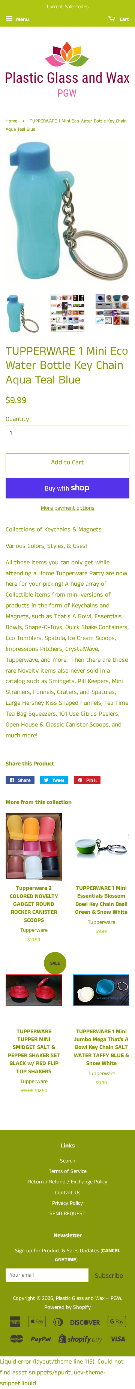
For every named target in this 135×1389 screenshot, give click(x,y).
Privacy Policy (67, 1203)
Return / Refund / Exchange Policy (67, 1182)
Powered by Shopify (67, 1307)
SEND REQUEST (68, 1213)
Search (67, 1161)
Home (11, 121)
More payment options (67, 508)
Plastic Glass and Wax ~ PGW (88, 1298)
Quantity (17, 419)
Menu (22, 19)
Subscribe (109, 1276)
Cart (123, 19)
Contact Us (67, 1193)
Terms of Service (68, 1171)
